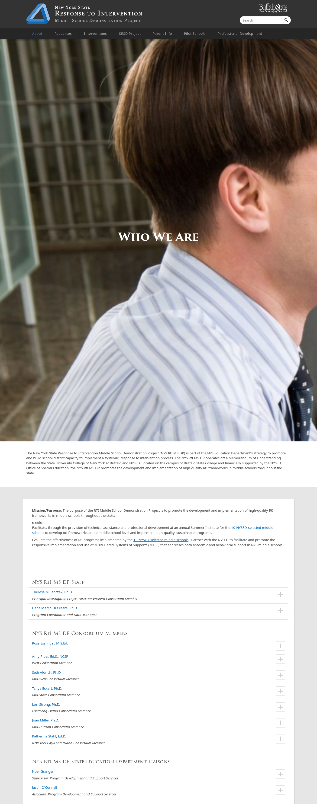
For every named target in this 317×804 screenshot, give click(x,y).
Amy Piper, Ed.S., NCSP (50, 656)
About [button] (37, 33)
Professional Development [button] (240, 33)
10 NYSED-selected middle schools (160, 539)
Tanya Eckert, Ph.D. (47, 688)
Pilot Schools (195, 33)
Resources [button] (63, 33)
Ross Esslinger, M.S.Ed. (50, 643)
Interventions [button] (95, 33)
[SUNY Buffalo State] (273, 8)
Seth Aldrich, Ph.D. (46, 672)
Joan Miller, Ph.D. (45, 720)
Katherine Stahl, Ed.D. (49, 736)
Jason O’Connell (44, 787)
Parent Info (162, 33)
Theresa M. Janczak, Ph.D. (52, 592)
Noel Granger (43, 771)
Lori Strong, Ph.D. (46, 704)
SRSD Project (130, 33)
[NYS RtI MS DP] (84, 13)
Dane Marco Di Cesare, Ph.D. (55, 608)
